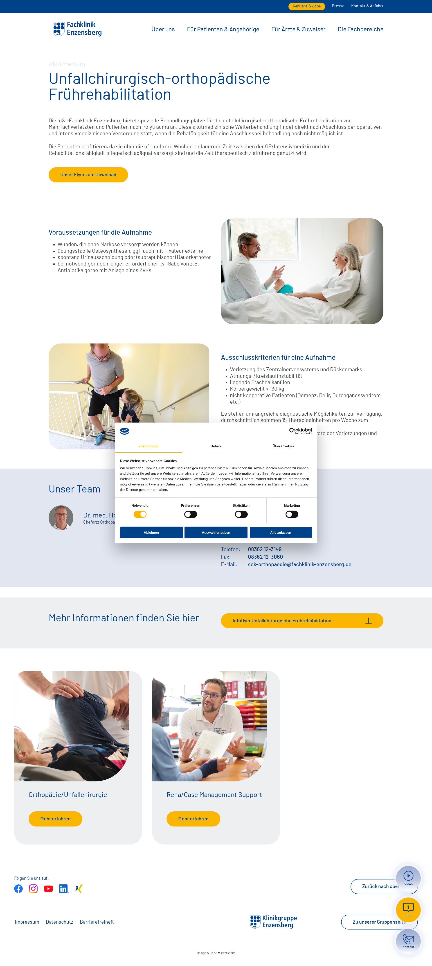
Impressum (27, 922)
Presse (338, 6)
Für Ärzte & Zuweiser (298, 29)
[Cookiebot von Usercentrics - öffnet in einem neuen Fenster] (292, 431)
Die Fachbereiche (360, 29)
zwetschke (228, 953)
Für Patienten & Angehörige (223, 29)
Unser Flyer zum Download (88, 174)
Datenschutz (59, 922)
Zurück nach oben (381, 886)
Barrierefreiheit (97, 922)
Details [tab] (216, 446)
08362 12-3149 (265, 549)
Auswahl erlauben (216, 532)
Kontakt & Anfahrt (367, 6)
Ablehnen (151, 532)
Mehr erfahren (55, 818)
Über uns (163, 29)
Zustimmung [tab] (149, 446)
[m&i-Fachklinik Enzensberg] (77, 35)
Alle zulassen (280, 532)
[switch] (190, 514)
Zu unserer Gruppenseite (379, 922)
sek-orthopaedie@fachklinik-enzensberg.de (299, 564)
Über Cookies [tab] (283, 446)
